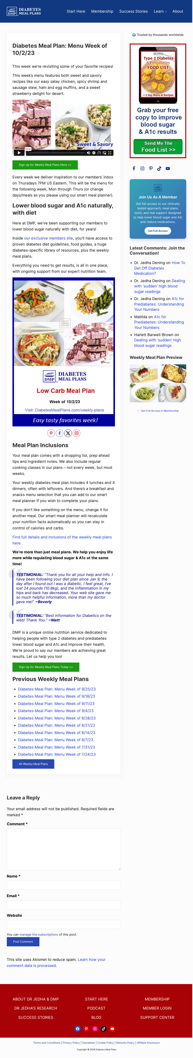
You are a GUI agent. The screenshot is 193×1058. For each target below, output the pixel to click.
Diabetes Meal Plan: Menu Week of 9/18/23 (56, 696)
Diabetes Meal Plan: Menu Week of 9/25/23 (57, 689)
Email (13, 896)
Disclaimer (88, 1042)
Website (14, 915)
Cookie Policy (105, 1042)
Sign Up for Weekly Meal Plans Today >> (46, 667)
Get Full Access (158, 230)
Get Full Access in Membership (160, 410)
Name (14, 876)
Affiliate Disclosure (148, 1042)
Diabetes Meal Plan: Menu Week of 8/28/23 (57, 718)
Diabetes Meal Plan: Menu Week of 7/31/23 (56, 747)
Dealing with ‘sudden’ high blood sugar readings (159, 286)
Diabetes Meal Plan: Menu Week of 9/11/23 (56, 703)
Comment (17, 824)
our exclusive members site (48, 238)
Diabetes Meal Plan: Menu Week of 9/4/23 (56, 711)
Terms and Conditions (47, 1042)
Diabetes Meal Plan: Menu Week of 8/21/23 (56, 725)
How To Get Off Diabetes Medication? (159, 268)
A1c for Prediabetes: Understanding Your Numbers (159, 304)
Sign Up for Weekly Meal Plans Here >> (45, 165)
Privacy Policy (71, 1042)
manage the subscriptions (39, 934)
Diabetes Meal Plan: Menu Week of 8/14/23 (56, 732)
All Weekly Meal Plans (33, 764)
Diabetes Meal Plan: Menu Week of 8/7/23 (55, 740)
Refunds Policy (125, 1042)
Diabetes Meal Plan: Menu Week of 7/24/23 (57, 754)
